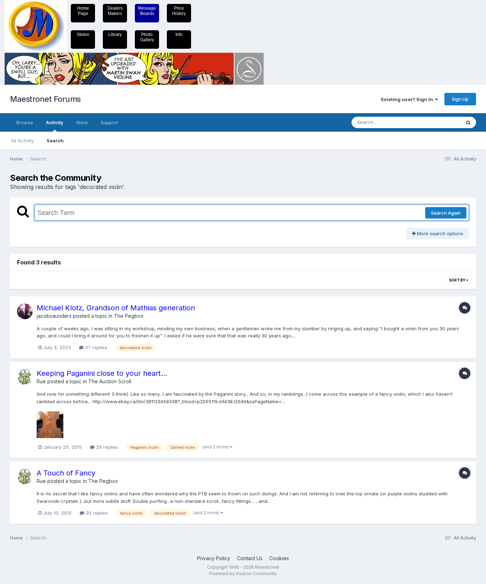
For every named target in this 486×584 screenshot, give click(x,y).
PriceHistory (179, 11)
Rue (41, 381)
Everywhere (438, 122)
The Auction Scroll (109, 381)
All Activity (22, 140)
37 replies (95, 347)
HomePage (83, 11)
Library (115, 34)
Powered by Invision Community (243, 573)
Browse (24, 122)
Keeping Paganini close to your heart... (102, 373)
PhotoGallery (147, 37)
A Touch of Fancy (66, 473)
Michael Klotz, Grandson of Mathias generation (116, 308)
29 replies (106, 447)
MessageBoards (147, 11)
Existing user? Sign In (408, 99)
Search (55, 140)
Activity (54, 122)
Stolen (83, 34)
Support (109, 122)
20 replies (96, 513)
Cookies (279, 558)
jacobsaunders (54, 316)
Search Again (446, 213)
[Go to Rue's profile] (25, 377)
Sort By (457, 280)
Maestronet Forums (45, 99)
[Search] (468, 122)
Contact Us (250, 558)
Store (82, 122)
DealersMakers (115, 11)
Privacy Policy (213, 558)
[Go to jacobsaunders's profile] (25, 311)
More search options (439, 233)
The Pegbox (129, 316)
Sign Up (460, 99)
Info (179, 34)
